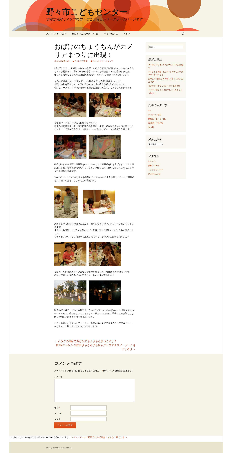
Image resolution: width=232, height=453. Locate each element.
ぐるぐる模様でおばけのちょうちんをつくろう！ (85, 341)
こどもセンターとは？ (56, 34)
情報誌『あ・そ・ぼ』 (157, 119)
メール (58, 413)
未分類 (151, 127)
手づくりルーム (111, 34)
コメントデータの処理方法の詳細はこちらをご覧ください (99, 437)
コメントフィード (155, 169)
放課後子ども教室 (155, 123)
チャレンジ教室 (81, 61)
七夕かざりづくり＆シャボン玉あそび (164, 86)
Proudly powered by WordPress (59, 447)
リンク (127, 34)
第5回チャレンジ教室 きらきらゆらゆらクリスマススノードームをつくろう (95, 347)
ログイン (152, 161)
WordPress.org (154, 174)
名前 (57, 407)
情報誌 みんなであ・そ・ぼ (85, 34)
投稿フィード (154, 165)
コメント (58, 376)
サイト (57, 419)
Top (149, 110)
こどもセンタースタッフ (102, 61)
